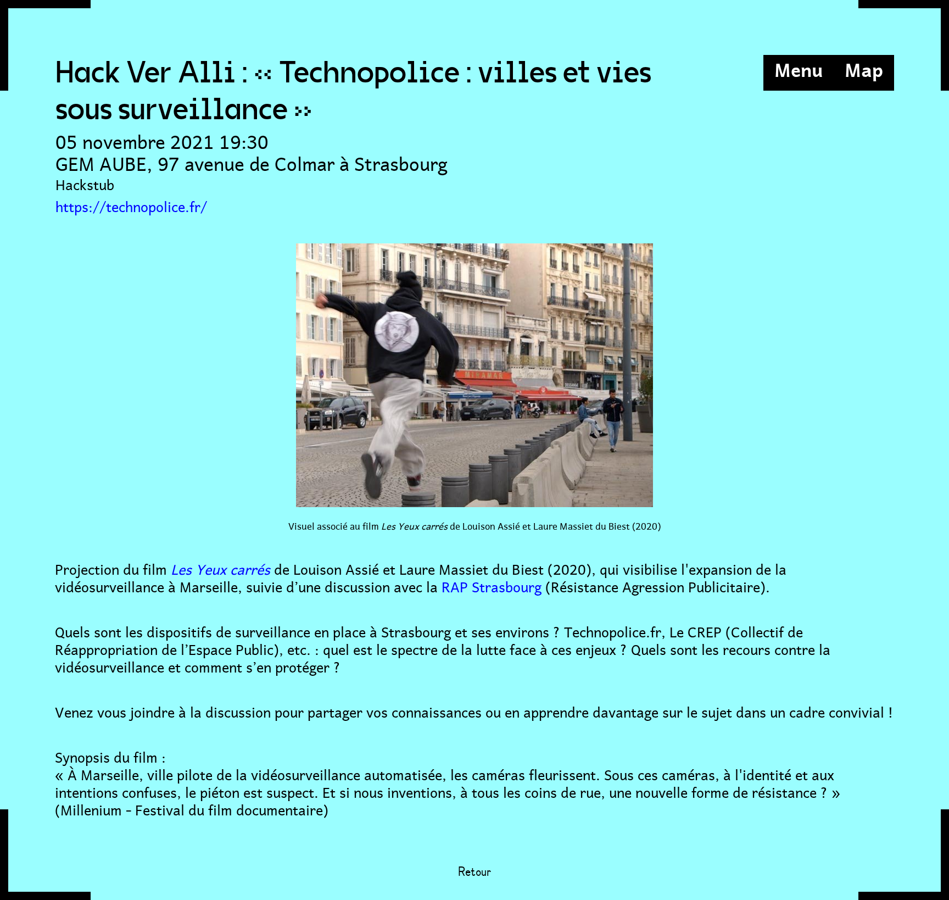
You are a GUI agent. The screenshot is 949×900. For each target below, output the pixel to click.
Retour (474, 872)
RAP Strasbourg (492, 585)
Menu (798, 68)
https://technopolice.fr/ (131, 205)
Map (864, 68)
